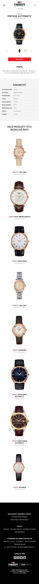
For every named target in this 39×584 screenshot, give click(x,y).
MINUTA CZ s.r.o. (24, 571)
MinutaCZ (20, 9)
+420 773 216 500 (11, 547)
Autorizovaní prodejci (19, 517)
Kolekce (6, 529)
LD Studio (23, 573)
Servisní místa (20, 532)
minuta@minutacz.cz (27, 547)
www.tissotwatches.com (19, 570)
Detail (19, 175)
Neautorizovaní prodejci (19, 520)
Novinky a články (29, 529)
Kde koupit (19, 59)
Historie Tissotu (16, 529)
